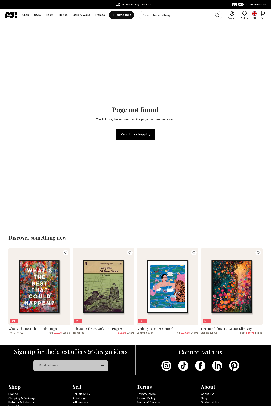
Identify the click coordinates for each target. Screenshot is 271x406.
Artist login (80, 398)
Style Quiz (124, 15)
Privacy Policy (146, 394)
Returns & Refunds (21, 402)
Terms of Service (148, 402)
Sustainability (210, 402)
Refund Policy (146, 398)
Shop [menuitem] (25, 15)
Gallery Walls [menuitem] (81, 15)
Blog (204, 398)
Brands (13, 394)
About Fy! (207, 394)
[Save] (65, 252)
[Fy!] (11, 15)
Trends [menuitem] (63, 15)
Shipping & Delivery (21, 398)
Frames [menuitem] (100, 15)
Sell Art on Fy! (82, 394)
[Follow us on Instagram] (166, 366)
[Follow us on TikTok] (183, 366)
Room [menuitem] (50, 15)
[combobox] (180, 15)
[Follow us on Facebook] (200, 366)
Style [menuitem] (37, 15)
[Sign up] (102, 365)
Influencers (80, 402)
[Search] (217, 15)
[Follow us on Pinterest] (234, 366)
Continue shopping (135, 134)
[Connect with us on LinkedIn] (217, 366)
